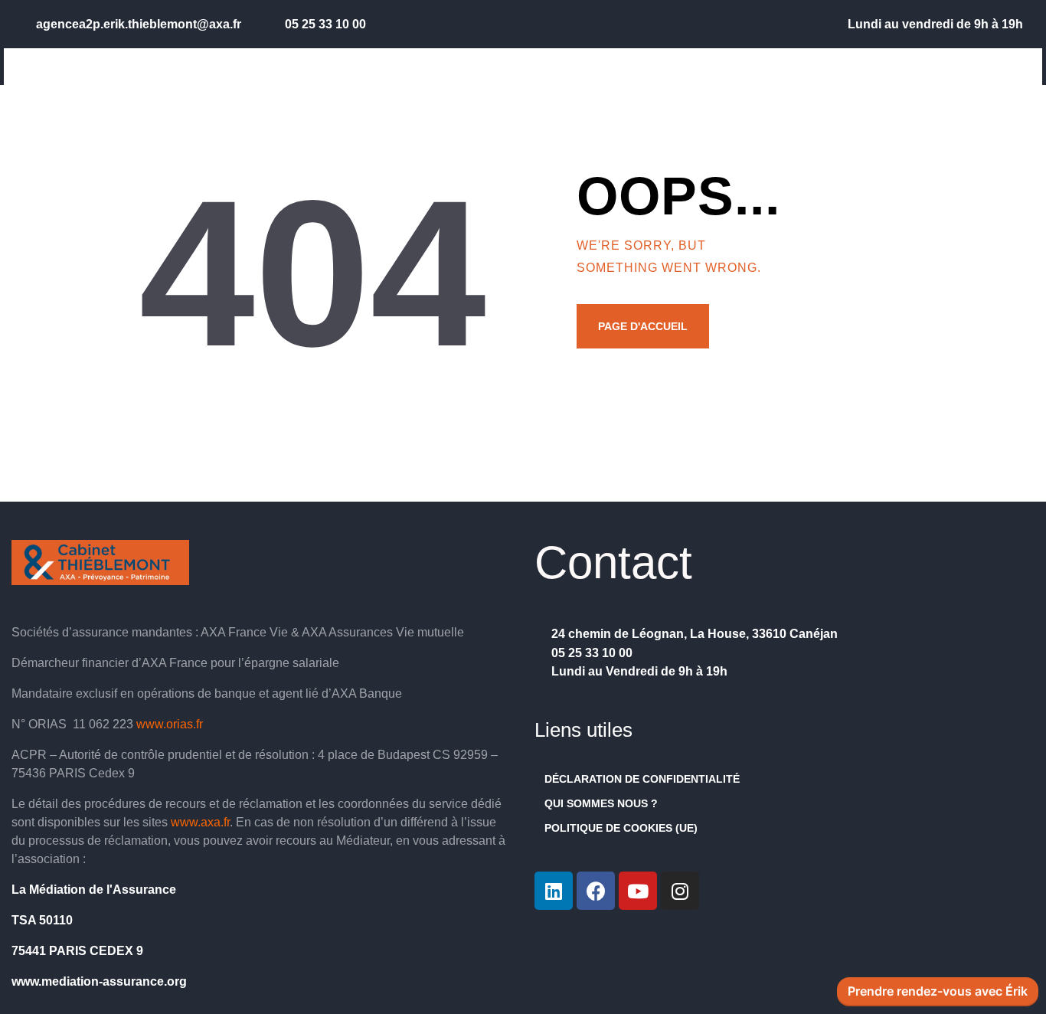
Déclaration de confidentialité (642, 779)
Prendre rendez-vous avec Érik (938, 991)
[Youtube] (638, 891)
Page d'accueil (643, 326)
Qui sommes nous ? (601, 803)
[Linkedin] (553, 891)
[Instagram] (680, 891)
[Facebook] (596, 891)
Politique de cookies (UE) (621, 828)
